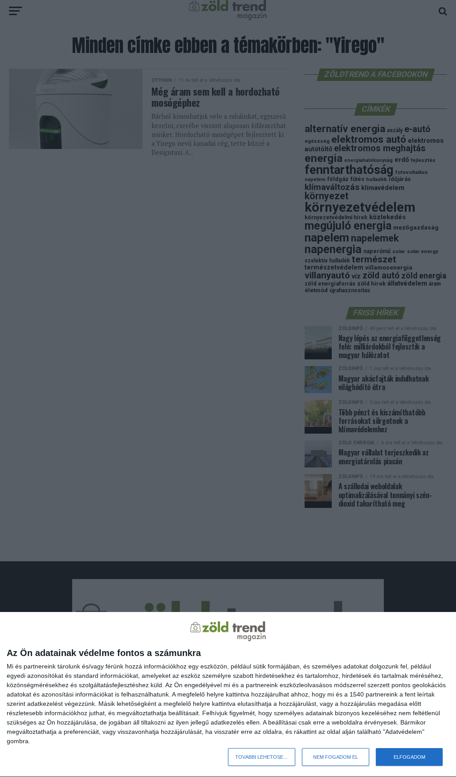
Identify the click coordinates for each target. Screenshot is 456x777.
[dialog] (228, 694)
